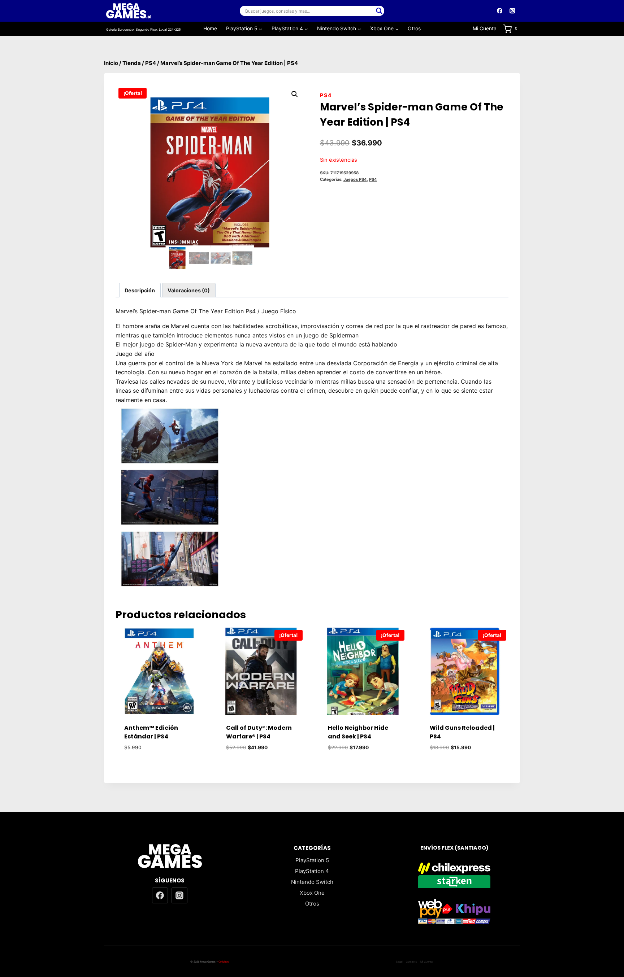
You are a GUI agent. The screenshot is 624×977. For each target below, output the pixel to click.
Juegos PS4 (355, 179)
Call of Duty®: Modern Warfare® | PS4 (259, 732)
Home (210, 28)
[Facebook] (499, 11)
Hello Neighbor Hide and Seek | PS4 (358, 732)
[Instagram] (512, 11)
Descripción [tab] (140, 290)
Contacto (411, 961)
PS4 (326, 95)
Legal (399, 961)
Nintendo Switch (312, 881)
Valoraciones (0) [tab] (189, 290)
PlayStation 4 (312, 871)
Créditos (223, 961)
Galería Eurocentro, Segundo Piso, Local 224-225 (143, 29)
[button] (294, 94)
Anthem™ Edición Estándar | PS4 (151, 732)
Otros (414, 28)
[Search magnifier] (379, 11)
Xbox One (312, 892)
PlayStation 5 (312, 860)
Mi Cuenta (485, 28)
